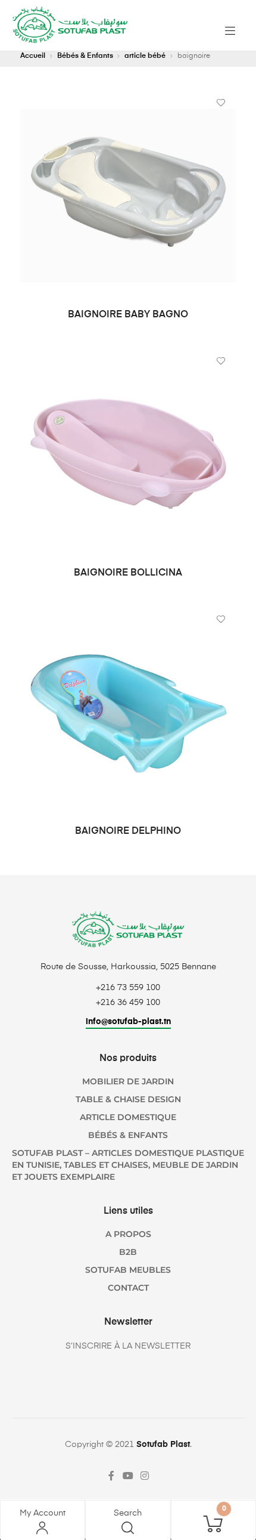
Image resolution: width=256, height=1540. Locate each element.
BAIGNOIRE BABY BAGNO (128, 315)
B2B (128, 1252)
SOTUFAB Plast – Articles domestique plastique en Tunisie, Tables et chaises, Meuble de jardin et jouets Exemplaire (128, 1165)
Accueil (32, 56)
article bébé (145, 56)
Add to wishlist (221, 103)
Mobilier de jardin (128, 1081)
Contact (128, 1287)
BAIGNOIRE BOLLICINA (128, 573)
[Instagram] (144, 1475)
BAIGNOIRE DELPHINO (128, 831)
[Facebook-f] (111, 1475)
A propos (128, 1234)
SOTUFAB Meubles (128, 1269)
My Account (42, 1513)
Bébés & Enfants (85, 56)
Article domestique (128, 1117)
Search (128, 1513)
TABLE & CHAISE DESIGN (128, 1099)
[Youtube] (128, 1475)
